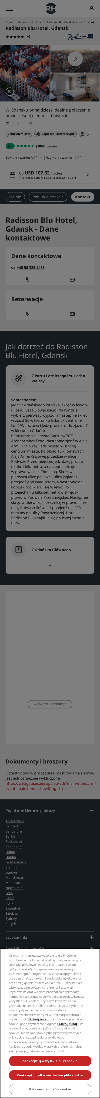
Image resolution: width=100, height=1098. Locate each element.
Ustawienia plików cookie (50, 1089)
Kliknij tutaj (68, 1024)
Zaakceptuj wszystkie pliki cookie (49, 1061)
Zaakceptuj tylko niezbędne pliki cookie (50, 1075)
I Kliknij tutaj (37, 1019)
